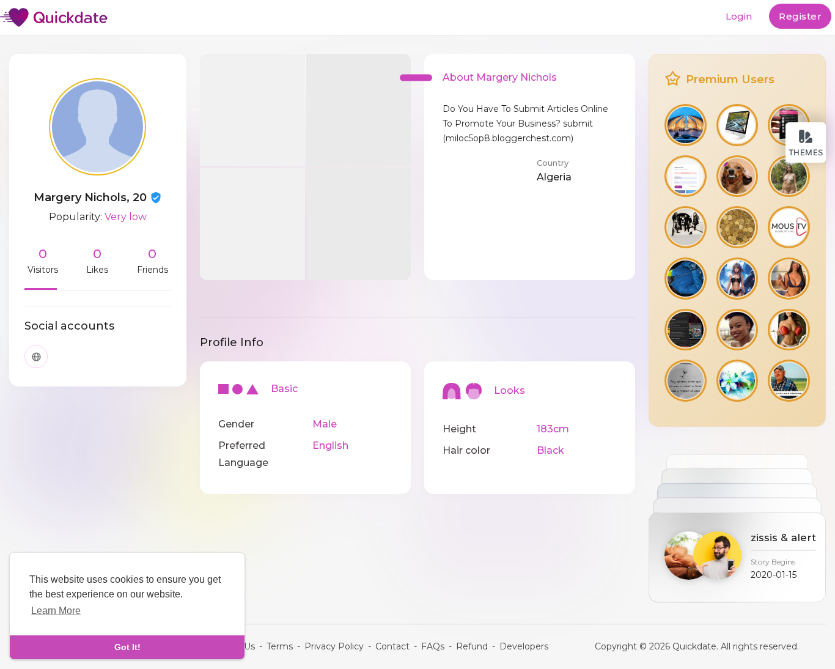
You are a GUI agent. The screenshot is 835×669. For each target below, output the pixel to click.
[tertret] (737, 381)
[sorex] (789, 278)
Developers (523, 646)
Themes (806, 152)
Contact (392, 646)
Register (800, 16)
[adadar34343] (789, 176)
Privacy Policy (334, 646)
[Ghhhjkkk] (685, 176)
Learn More (56, 610)
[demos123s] (685, 381)
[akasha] (685, 278)
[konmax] (789, 330)
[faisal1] (685, 125)
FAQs (432, 646)
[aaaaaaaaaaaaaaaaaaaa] (789, 227)
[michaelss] (789, 381)
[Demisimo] (737, 330)
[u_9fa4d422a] (737, 125)
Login (739, 16)
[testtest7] (737, 278)
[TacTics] (685, 330)
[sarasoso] (737, 227)
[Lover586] (685, 227)
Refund (472, 646)
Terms (280, 646)
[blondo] (737, 176)
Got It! (127, 647)
